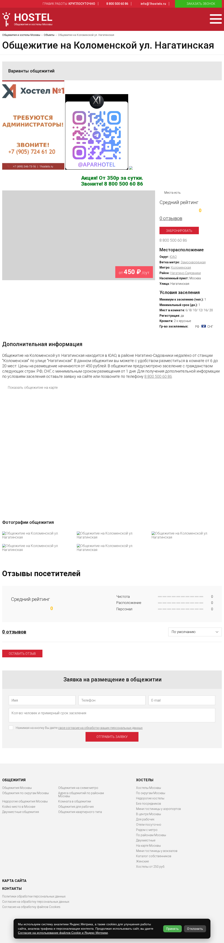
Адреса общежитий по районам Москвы (81, 794)
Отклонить (195, 929)
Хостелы (144, 780)
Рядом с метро (147, 830)
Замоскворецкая (193, 262)
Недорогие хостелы (150, 798)
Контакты (12, 888)
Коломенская (181, 267)
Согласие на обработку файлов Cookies (31, 907)
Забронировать (179, 230)
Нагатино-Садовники (185, 273)
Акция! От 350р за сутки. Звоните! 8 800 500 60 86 (112, 181)
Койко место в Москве (18, 806)
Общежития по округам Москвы (25, 793)
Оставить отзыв (22, 653)
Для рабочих (145, 819)
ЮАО (173, 257)
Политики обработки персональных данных (34, 896)
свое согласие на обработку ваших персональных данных (100, 728)
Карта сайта (14, 881)
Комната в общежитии (74, 801)
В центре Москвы (148, 814)
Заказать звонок (201, 3)
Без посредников (148, 803)
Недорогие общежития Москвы (25, 801)
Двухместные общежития (20, 812)
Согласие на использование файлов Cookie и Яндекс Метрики (63, 932)
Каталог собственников (153, 856)
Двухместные (145, 840)
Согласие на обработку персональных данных (35, 901)
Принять (172, 929)
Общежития (14, 780)
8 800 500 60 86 (173, 240)
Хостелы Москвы (148, 788)
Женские (142, 861)
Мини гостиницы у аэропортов (158, 809)
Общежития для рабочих (76, 806)
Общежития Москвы (17, 788)
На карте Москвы (148, 845)
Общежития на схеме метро (78, 788)
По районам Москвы (151, 835)
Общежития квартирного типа (80, 812)
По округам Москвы (150, 793)
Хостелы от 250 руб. (150, 866)
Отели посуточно (148, 824)
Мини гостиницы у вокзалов (156, 851)
